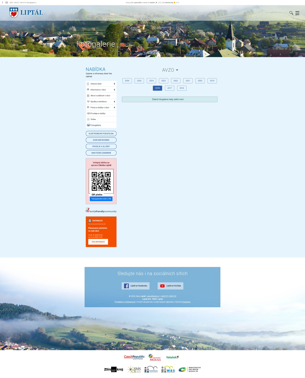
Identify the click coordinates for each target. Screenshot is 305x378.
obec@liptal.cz (153, 296)
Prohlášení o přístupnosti (124, 302)
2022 (176, 81)
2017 (170, 88)
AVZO (168, 70)
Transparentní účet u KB (101, 199)
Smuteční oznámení (101, 153)
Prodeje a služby (98, 113)
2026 (127, 81)
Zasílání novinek (101, 140)
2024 (151, 81)
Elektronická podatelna (101, 133)
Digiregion (186, 302)
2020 (200, 81)
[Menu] (297, 13)
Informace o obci (98, 90)
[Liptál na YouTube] (6, 2)
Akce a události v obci (100, 95)
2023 (163, 81)
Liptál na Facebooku (138, 286)
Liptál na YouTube (173, 286)
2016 (182, 88)
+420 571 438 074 (168, 296)
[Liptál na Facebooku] (2, 2)
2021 (188, 81)
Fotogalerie (96, 125)
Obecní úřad (96, 84)
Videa (93, 119)
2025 (139, 81)
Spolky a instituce (99, 101)
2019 (212, 81)
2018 (157, 88)
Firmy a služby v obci (100, 107)
